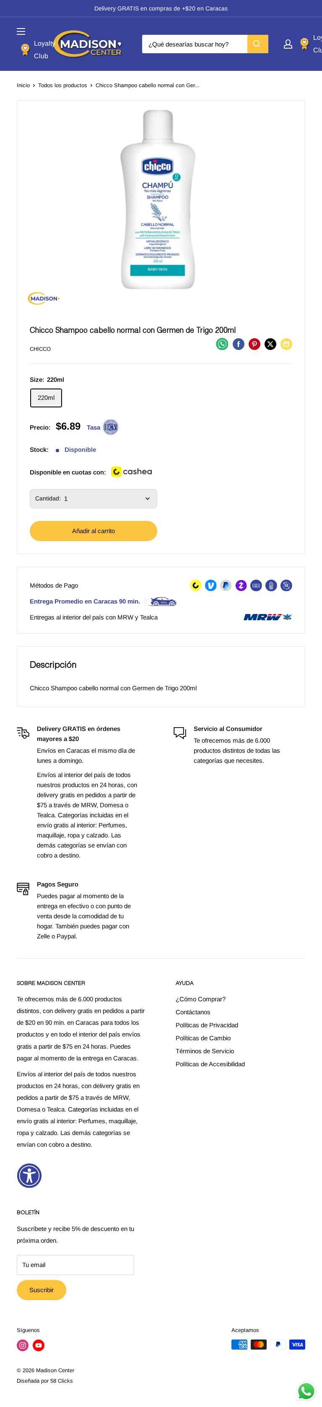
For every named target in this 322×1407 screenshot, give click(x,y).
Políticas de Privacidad (207, 1025)
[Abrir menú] (21, 31)
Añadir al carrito (93, 530)
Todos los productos (62, 85)
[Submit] (257, 44)
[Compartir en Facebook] (238, 344)
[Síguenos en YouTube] (38, 1345)
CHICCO (40, 349)
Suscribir (41, 1289)
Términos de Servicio (205, 1051)
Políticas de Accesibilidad (210, 1064)
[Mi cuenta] (288, 44)
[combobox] (205, 44)
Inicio (23, 85)
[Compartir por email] (286, 344)
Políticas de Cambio (203, 1038)
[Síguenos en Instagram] (23, 1345)
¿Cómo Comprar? (201, 999)
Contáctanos (193, 1012)
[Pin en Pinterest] (254, 344)
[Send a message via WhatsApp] (306, 1391)
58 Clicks (61, 1381)
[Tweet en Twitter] (270, 344)
